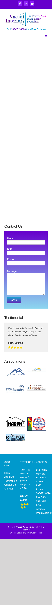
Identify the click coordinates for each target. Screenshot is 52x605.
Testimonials (10, 481)
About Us (9, 477)
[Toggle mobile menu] (46, 36)
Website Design (16, 533)
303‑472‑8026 (18, 29)
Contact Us (10, 485)
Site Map (8, 488)
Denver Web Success (33, 533)
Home (7, 473)
